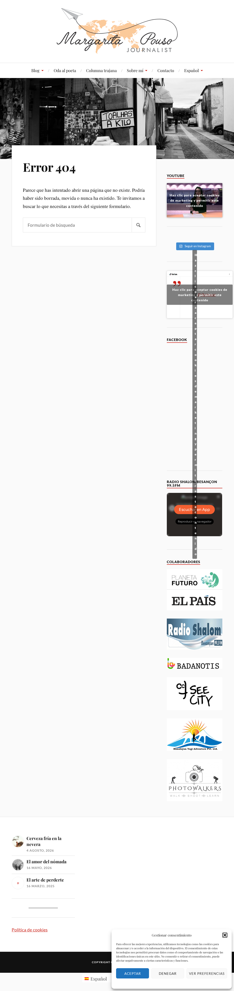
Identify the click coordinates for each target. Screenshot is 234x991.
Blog (35, 70)
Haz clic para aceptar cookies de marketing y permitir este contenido (195, 200)
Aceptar (132, 973)
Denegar (168, 973)
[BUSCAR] (138, 225)
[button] (225, 935)
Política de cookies (30, 929)
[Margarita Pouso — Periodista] (117, 31)
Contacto (165, 70)
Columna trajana (101, 70)
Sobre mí (135, 70)
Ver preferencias (207, 973)
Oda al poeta (65, 70)
